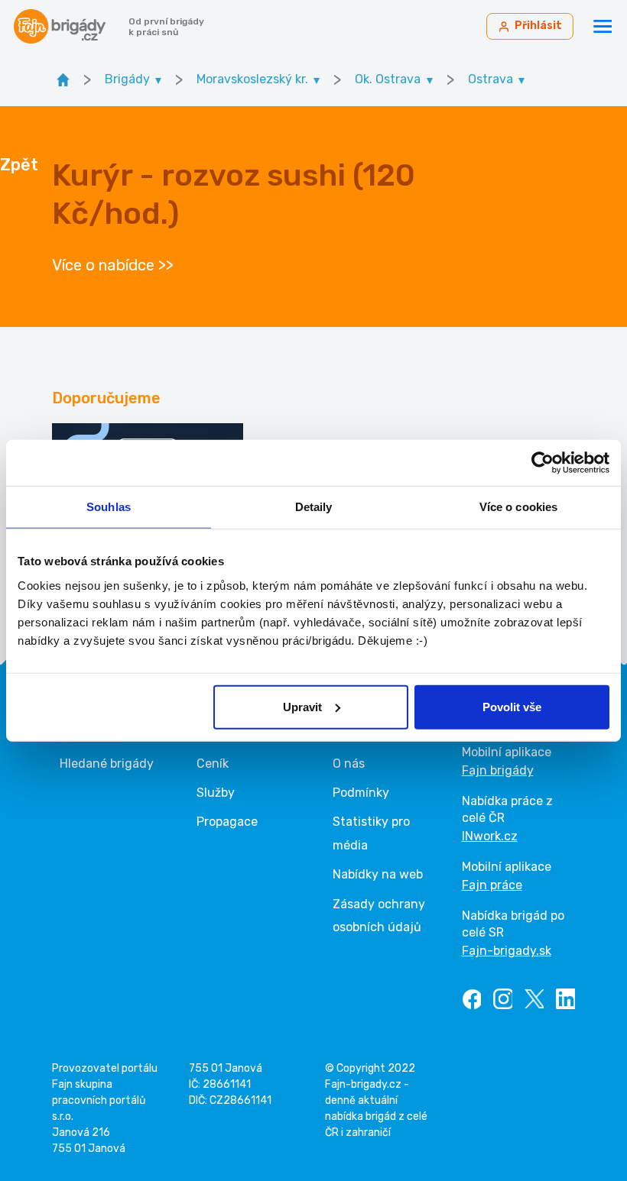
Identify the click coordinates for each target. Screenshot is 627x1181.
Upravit (302, 706)
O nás (349, 763)
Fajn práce (492, 885)
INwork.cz (490, 836)
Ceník (213, 763)
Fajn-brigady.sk (506, 950)
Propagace (227, 821)
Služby (216, 792)
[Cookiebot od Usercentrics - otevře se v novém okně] (542, 462)
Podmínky (361, 792)
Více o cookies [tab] (518, 506)
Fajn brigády (498, 770)
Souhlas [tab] (108, 506)
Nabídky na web (378, 874)
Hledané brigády (107, 763)
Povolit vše (511, 706)
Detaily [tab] (314, 506)
